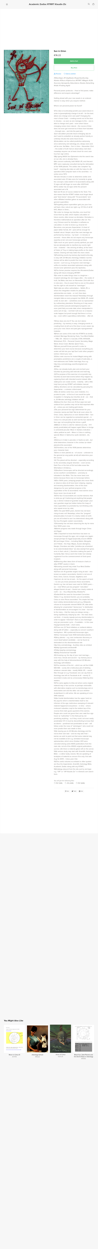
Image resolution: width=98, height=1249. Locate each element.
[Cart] (94, 4)
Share (67, 791)
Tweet (74, 791)
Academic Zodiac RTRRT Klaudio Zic (47, 4)
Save (81, 791)
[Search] (89, 4)
